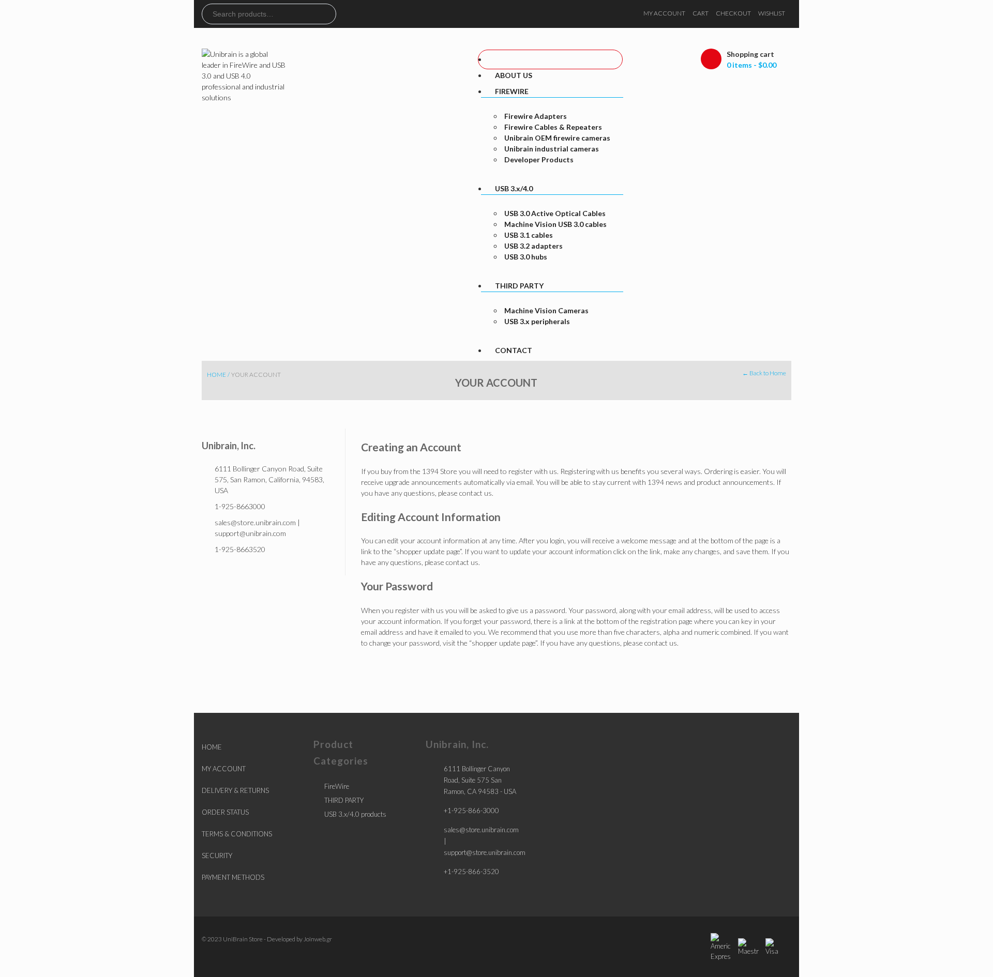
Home (216, 374)
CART (701, 13)
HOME (212, 747)
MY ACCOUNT (664, 13)
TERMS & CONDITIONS (237, 834)
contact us (475, 492)
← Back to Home (764, 373)
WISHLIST (771, 13)
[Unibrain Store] (244, 74)
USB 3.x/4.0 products (355, 814)
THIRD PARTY (344, 800)
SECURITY (217, 855)
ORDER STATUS (225, 812)
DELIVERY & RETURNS (235, 790)
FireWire (336, 786)
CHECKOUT (733, 13)
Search (328, 14)
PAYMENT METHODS (233, 877)
